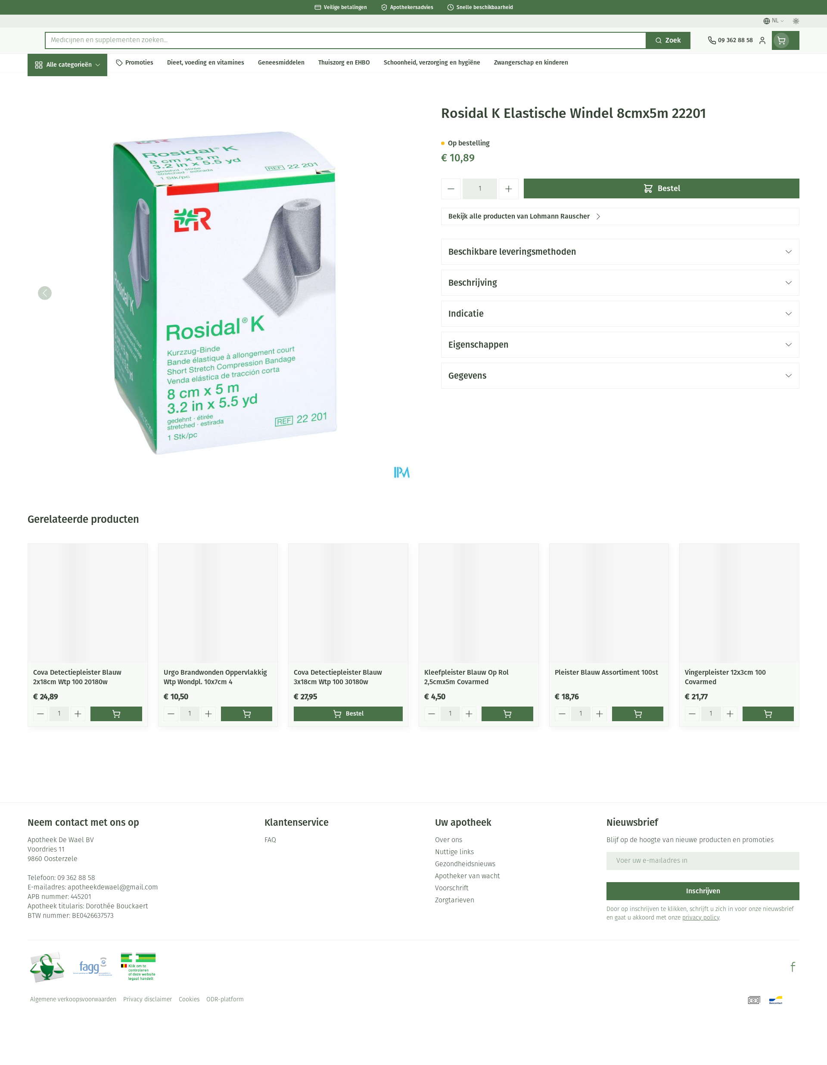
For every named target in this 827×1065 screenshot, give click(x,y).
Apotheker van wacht (467, 876)
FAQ (270, 840)
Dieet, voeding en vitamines (82, 142)
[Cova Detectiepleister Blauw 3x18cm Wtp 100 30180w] (348, 603)
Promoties (50, 84)
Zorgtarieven (454, 900)
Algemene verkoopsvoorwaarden (73, 1000)
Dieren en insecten (82, 270)
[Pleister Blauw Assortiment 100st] (609, 603)
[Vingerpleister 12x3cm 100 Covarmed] (739, 603)
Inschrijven (703, 891)
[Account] (762, 40)
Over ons (448, 840)
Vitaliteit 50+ (82, 200)
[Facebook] (793, 966)
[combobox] (346, 40)
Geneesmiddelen (82, 293)
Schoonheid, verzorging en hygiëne (82, 111)
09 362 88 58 (76, 878)
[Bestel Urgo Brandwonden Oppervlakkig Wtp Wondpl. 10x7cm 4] (246, 714)
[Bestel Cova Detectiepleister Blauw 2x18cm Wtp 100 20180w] (116, 714)
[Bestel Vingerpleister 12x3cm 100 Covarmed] (768, 714)
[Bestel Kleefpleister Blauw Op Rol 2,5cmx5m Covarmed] (507, 714)
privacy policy (700, 918)
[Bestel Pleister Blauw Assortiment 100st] (637, 714)
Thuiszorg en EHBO (82, 247)
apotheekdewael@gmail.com (113, 887)
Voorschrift (452, 888)
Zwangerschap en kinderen (82, 173)
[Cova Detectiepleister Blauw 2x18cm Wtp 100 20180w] (87, 603)
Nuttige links (454, 852)
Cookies (189, 1000)
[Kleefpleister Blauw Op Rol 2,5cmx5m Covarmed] (478, 603)
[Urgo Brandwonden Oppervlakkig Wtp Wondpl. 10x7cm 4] (218, 603)
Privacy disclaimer (147, 1000)
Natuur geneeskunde (82, 223)
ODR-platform (225, 1000)
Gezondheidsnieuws (465, 864)
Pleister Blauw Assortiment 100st (606, 672)
